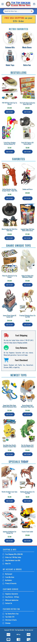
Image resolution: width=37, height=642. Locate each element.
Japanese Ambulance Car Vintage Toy (9, 532)
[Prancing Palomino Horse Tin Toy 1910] (27, 301)
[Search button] (32, 11)
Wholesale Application (11, 600)
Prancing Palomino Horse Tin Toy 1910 (27, 316)
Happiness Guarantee (11, 594)
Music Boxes (27, 47)
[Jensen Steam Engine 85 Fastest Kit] (9, 301)
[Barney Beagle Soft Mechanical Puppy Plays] (27, 390)
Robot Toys (10, 65)
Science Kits (10, 47)
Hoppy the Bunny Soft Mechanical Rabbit (27, 276)
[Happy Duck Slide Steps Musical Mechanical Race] (9, 390)
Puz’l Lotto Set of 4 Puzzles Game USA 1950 (27, 103)
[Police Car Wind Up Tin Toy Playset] (9, 261)
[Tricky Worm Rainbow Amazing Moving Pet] (9, 128)
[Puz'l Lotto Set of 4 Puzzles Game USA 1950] (27, 88)
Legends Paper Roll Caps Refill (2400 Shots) (27, 230)
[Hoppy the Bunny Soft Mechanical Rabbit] (27, 261)
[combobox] (16, 11)
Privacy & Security (10, 583)
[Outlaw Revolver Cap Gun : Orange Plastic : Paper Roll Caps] (9, 174)
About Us (8, 563)
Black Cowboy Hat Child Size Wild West (9, 230)
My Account (8, 574)
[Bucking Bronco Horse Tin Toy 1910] (27, 477)
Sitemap (7, 623)
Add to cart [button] (9, 112)
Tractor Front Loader (27, 532)
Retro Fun (27, 65)
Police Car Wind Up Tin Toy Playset (9, 276)
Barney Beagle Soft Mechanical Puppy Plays (27, 406)
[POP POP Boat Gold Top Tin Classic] (9, 88)
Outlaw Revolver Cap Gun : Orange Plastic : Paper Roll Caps (9, 190)
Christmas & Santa (11, 620)
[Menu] (2, 4)
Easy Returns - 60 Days (12, 597)
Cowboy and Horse (27, 189)
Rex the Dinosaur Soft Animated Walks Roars (27, 446)
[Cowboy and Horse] (27, 174)
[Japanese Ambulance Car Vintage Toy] (9, 517)
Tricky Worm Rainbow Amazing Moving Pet (9, 143)
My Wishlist (8, 580)
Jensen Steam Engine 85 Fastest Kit (9, 316)
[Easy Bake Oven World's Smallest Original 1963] (9, 430)
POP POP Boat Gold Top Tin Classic (9, 103)
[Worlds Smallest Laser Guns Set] (9, 477)
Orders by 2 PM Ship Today (13, 557)
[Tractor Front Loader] (27, 517)
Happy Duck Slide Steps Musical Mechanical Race (9, 406)
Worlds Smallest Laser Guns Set (9, 492)
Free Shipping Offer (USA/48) (14, 554)
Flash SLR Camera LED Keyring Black (27, 143)
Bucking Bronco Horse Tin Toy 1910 (27, 492)
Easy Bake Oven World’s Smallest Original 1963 (9, 446)
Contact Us (8, 603)
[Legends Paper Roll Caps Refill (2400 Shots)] (27, 214)
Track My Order (9, 577)
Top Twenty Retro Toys (12, 614)
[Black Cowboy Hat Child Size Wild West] (9, 214)
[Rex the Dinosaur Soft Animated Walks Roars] (27, 430)
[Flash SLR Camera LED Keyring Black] (27, 128)
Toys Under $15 (9, 617)
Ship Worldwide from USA (12, 560)
